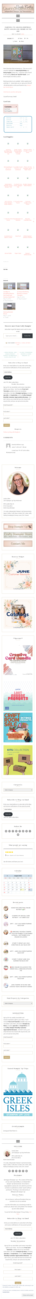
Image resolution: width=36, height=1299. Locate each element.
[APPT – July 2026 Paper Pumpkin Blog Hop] (5, 924)
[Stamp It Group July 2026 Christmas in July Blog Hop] (5, 943)
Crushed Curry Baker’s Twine (8, 236)
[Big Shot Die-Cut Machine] (18, 214)
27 (22, 890)
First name (6, 411)
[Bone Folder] (8, 248)
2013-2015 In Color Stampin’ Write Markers (8, 203)
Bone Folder (8, 253)
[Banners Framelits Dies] (27, 214)
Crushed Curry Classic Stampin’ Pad (18, 186)
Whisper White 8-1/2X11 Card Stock (28, 151)
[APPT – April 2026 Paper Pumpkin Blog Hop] (5, 977)
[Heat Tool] (18, 231)
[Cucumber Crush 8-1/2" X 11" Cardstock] (18, 162)
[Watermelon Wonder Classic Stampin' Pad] (8, 179)
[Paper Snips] (18, 248)
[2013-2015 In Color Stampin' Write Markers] (8, 197)
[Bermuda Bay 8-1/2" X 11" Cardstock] (8, 162)
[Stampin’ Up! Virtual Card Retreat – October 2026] (5, 916)
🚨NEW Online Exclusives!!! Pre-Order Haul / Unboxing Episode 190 (21, 968)
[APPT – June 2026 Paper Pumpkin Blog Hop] (5, 951)
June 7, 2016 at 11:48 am (19, 447)
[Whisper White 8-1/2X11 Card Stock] (27, 145)
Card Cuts (7, 109)
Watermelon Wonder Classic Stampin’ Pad (8, 186)
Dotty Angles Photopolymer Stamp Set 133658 (18, 152)
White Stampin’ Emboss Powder (27, 236)
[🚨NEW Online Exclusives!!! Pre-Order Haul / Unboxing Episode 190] (5, 967)
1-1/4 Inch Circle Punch (8, 219)
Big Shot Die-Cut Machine (18, 219)
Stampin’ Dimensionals (27, 254)
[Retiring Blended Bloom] (9, 306)
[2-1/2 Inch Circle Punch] (18, 197)
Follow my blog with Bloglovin (11, 432)
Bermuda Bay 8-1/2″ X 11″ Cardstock (8, 168)
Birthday (18, 343)
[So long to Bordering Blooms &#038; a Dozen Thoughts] (23, 286)
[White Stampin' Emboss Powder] (27, 231)
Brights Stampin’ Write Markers (27, 185)
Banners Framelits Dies (28, 219)
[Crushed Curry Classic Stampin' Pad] (18, 179)
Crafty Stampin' (18, 11)
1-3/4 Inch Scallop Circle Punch (27, 203)
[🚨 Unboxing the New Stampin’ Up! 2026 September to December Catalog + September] (5, 932)
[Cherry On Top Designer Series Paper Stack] (27, 162)
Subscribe (27, 336)
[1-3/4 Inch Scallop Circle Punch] (27, 197)
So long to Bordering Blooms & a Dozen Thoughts (23, 293)
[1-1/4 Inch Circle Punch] (8, 214)
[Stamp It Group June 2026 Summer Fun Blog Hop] (5, 959)
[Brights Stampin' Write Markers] (27, 179)
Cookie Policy (6, 1291)
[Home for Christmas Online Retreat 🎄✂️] (5, 908)
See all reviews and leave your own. (13, 861)
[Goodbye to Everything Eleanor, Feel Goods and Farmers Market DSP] (9, 286)
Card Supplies (8, 111)
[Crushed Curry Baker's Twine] (8, 231)
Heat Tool (18, 236)
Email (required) (8, 405)
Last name (6, 418)
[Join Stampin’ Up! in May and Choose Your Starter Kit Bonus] (5, 985)
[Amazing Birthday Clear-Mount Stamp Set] (8, 145)
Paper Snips (18, 253)
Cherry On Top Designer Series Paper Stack (27, 168)
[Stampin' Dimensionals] (27, 248)
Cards (23, 343)
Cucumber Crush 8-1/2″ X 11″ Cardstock (18, 168)
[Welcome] (18, 483)
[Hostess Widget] (18, 575)
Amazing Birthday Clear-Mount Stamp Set (8, 152)
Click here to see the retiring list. (12, 92)
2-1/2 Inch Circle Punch (17, 202)
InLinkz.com (5, 261)
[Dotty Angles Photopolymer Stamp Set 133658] (18, 145)
